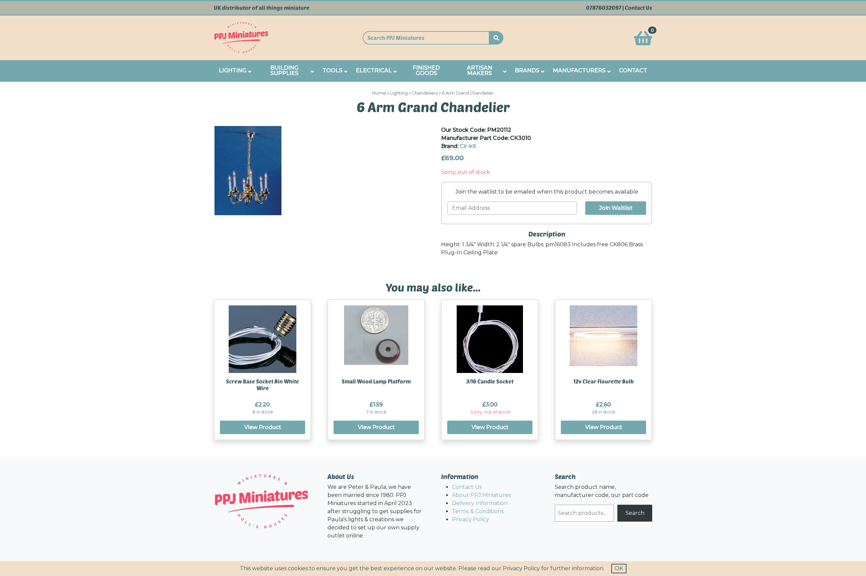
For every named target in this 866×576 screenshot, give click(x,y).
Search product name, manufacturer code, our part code (601, 491)
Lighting (399, 93)
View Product (262, 427)
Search (634, 513)
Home (379, 93)
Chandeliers (425, 93)
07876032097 (603, 7)
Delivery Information (480, 503)
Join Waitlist (616, 208)
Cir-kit (468, 146)
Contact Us (638, 7)
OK (619, 568)
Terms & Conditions (478, 511)
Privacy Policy (470, 519)
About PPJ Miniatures (481, 495)
